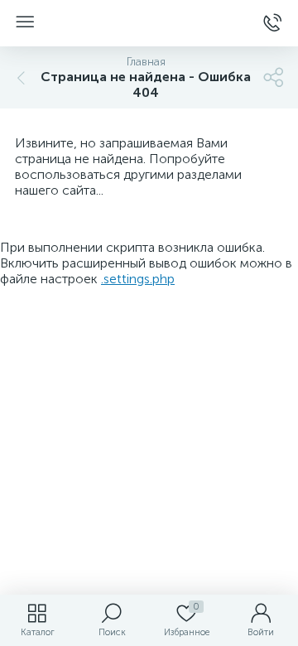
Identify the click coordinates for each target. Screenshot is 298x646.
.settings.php (138, 279)
